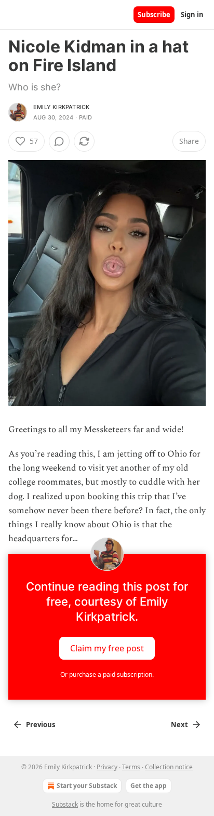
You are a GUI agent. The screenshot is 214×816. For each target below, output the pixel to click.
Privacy (107, 767)
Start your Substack (87, 785)
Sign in (192, 14)
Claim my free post (107, 648)
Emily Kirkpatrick (61, 107)
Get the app (148, 785)
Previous (40, 724)
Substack (65, 804)
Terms (131, 767)
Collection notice (169, 767)
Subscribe (154, 14)
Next (179, 724)
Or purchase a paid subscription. (107, 674)
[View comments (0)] (59, 141)
